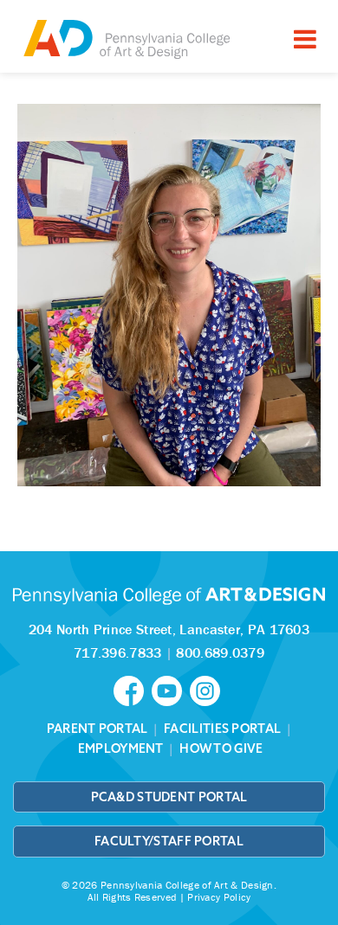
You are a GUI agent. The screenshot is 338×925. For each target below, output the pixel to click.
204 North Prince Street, (169, 629)
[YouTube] (171, 689)
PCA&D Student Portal (169, 797)
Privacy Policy (218, 896)
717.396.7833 (118, 652)
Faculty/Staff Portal (169, 841)
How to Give (221, 748)
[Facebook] (133, 689)
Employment (121, 748)
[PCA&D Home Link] (126, 38)
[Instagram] (207, 689)
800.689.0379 (220, 652)
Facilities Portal (222, 728)
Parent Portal (97, 728)
